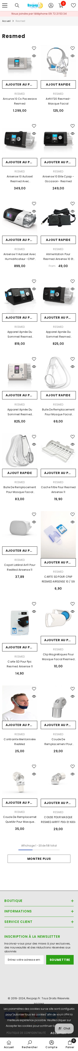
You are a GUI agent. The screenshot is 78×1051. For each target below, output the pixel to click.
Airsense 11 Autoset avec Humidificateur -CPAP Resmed (19, 256)
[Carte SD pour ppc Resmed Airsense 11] (19, 622)
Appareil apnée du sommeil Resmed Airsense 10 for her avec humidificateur (20, 412)
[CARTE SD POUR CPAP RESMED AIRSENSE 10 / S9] (58, 534)
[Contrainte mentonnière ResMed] (19, 703)
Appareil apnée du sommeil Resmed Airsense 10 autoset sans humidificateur (20, 334)
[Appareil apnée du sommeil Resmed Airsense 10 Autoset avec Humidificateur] (58, 295)
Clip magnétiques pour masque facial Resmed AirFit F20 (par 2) (58, 657)
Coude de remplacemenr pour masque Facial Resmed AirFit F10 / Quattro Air (58, 742)
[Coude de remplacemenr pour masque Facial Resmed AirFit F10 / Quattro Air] (58, 703)
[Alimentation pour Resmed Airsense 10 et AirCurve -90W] (58, 218)
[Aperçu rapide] (34, 56)
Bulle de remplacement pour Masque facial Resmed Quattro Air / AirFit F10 (19, 490)
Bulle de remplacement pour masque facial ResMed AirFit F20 (58, 412)
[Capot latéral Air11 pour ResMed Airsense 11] (19, 528)
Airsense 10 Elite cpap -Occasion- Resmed (58, 179)
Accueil (6, 21)
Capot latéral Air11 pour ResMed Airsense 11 (19, 567)
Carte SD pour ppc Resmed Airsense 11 (20, 664)
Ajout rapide (58, 84)
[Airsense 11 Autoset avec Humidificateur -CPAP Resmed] (19, 218)
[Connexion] (51, 5)
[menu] (4, 5)
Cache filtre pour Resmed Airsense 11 (58, 489)
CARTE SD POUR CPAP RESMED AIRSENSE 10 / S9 (58, 579)
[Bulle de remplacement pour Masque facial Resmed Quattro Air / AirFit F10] (19, 451)
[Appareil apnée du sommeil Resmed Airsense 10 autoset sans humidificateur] (19, 295)
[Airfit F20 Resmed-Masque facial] (58, 62)
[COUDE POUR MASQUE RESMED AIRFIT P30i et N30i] (58, 781)
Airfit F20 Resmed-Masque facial (58, 101)
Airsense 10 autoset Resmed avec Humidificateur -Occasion (20, 179)
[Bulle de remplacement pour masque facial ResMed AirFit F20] (58, 373)
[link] (29, 1044)
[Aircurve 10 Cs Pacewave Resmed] (19, 62)
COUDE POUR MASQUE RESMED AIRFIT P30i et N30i (58, 819)
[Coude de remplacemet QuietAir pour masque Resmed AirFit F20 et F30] (19, 781)
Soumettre (60, 960)
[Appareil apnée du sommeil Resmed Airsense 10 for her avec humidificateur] (19, 373)
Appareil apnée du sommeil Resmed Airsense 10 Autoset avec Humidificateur (58, 334)
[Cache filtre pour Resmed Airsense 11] (58, 451)
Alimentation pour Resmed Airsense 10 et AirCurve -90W (58, 256)
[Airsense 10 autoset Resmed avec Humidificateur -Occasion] (19, 140)
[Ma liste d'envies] (73, 5)
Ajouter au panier (21, 84)
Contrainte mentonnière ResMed (20, 741)
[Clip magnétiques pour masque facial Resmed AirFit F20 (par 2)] (58, 618)
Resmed (20, 21)
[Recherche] (17, 5)
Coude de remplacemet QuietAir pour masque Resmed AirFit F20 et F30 (20, 819)
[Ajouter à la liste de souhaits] (34, 48)
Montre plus (39, 859)
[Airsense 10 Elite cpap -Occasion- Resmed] (58, 140)
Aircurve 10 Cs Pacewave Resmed (20, 101)
